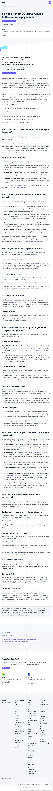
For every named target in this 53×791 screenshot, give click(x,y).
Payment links (18, 733)
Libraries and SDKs (32, 771)
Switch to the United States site (27, 787)
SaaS (29, 724)
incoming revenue (20, 187)
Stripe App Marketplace (12, 475)
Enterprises (30, 702)
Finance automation (32, 713)
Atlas (16, 704)
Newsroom (42, 732)
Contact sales (14, 667)
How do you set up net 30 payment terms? (12, 62)
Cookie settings (43, 721)
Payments (17, 735)
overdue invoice (37, 350)
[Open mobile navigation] (50, 2)
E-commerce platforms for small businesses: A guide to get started (20, 639)
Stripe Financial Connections (27, 482)
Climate (16, 713)
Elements (17, 720)
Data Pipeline (18, 718)
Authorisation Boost (19, 706)
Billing (14, 6)
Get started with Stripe (8, 21)
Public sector (30, 745)
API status (30, 767)
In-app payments (31, 717)
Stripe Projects (31, 773)
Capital (16, 709)
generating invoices (16, 302)
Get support (43, 741)
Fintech (29, 729)
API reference (31, 766)
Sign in (41, 746)
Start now (5, 667)
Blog (41, 706)
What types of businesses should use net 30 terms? (14, 59)
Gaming (29, 731)
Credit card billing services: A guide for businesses (16, 641)
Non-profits (30, 741)
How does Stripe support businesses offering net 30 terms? (16, 67)
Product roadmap (44, 728)
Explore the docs (31, 683)
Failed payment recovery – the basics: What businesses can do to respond (21, 643)
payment (17, 506)
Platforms (30, 722)
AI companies (31, 726)
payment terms (39, 263)
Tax (15, 744)
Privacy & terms (43, 713)
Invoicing (17, 726)
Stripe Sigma (17, 742)
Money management (32, 720)
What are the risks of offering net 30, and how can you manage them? (18, 64)
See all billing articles (7, 635)
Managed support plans (45, 743)
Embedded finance (32, 711)
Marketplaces (31, 718)
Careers (42, 730)
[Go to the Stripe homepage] (3, 700)
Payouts (16, 736)
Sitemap (42, 720)
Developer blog (31, 775)
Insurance (30, 736)
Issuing (16, 727)
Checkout (17, 711)
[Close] (50, 784)
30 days (34, 136)
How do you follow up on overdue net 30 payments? (14, 69)
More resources (6, 6)
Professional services (32, 743)
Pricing (16, 702)
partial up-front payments (32, 241)
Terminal (17, 745)
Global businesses (32, 715)
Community (42, 708)
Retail (29, 747)
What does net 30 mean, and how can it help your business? (16, 57)
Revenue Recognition (19, 740)
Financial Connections (19, 722)
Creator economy (31, 727)
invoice (45, 89)
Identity (16, 724)
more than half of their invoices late (15, 81)
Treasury (17, 747)
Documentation (31, 764)
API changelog (31, 769)
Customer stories (44, 704)
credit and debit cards (39, 452)
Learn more (4, 35)
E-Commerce (30, 709)
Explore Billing (5, 684)
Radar (16, 738)
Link (16, 729)
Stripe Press (43, 734)
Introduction (5, 55)
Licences (42, 718)
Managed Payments (19, 731)
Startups (29, 704)
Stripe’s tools (33, 441)
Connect (17, 715)
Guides (41, 702)
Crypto (16, 717)
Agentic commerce (32, 706)
